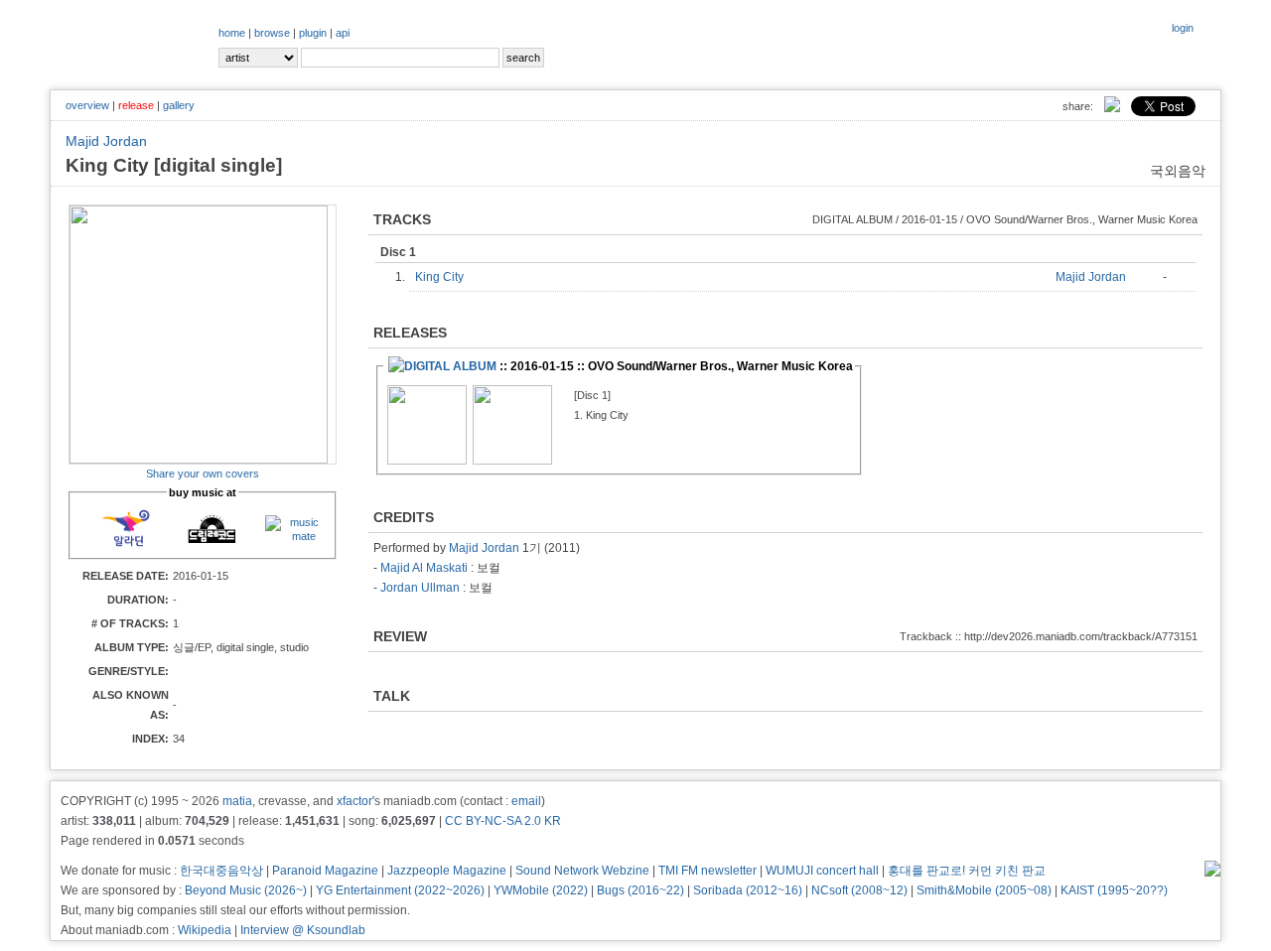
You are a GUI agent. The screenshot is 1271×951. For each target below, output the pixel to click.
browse (272, 33)
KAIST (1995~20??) (1114, 890)
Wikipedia (204, 930)
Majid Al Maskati (424, 568)
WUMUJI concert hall (822, 871)
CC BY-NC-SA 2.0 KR (503, 821)
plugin (313, 33)
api (343, 33)
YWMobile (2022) (541, 890)
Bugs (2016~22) (640, 890)
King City (444, 277)
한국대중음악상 (221, 871)
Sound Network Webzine (582, 871)
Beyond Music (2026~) (246, 890)
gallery (179, 105)
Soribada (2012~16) (747, 890)
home (231, 33)
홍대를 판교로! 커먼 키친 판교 (967, 871)
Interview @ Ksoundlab (302, 930)
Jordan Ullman (420, 588)
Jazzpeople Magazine (446, 871)
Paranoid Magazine (325, 871)
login (1183, 28)
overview (87, 105)
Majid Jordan (106, 141)
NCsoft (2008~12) (859, 890)
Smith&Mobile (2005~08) (984, 890)
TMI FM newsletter (707, 871)
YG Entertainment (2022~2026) (400, 890)
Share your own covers (202, 473)
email (526, 801)
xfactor (354, 801)
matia (237, 801)
